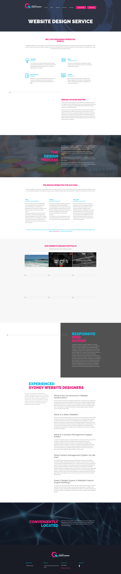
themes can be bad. (79, 200)
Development (72, 59)
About (51, 7)
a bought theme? (54, 200)
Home (46, 7)
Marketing (71, 75)
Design (33, 59)
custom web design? (32, 200)
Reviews (64, 7)
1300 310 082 (65, 568)
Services (58, 7)
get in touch (56, 231)
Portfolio (71, 7)
